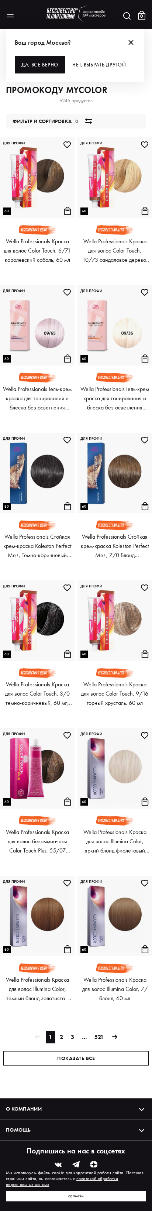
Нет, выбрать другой (99, 64)
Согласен (76, 1196)
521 (99, 1037)
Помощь (18, 1129)
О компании (24, 1108)
